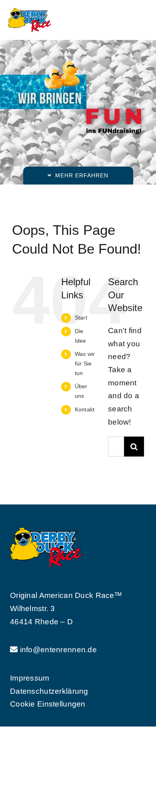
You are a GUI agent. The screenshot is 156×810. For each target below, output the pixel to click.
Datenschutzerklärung (49, 691)
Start (81, 317)
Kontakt (85, 409)
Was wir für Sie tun (85, 363)
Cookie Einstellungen (48, 704)
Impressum (30, 678)
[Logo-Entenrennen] (29, 12)
